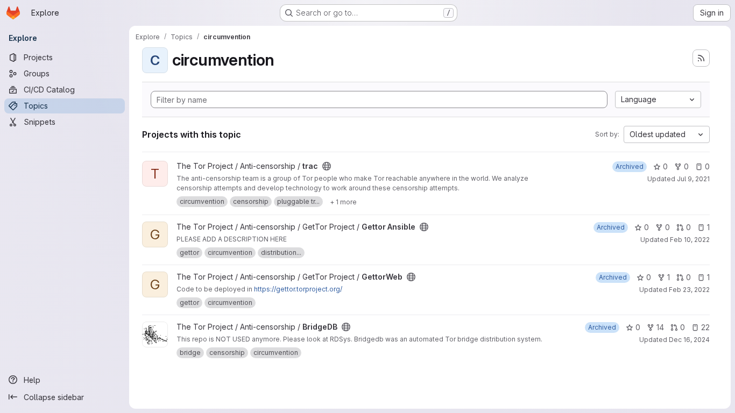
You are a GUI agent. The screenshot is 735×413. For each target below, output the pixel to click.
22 (705, 327)
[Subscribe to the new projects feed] (701, 58)
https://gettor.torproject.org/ (298, 289)
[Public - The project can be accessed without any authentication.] (326, 166)
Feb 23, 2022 (689, 290)
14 (660, 327)
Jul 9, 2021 (693, 179)
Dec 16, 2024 (689, 340)
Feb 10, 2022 (690, 240)
